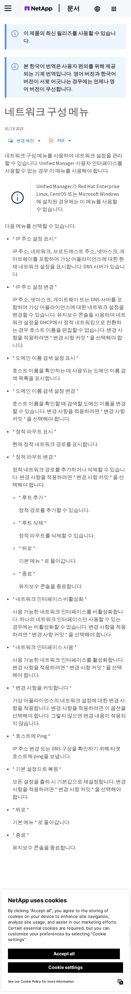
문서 (73, 8)
